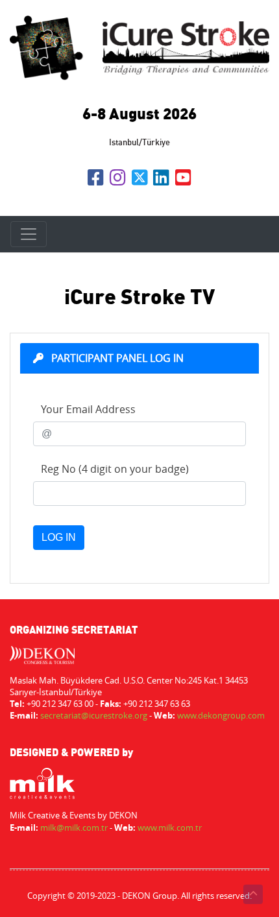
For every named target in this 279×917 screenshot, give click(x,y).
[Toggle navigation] (28, 234)
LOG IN (59, 537)
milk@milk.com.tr (74, 827)
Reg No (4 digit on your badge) (113, 469)
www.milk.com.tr (170, 827)
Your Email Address (87, 409)
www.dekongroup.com (221, 715)
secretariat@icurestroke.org (93, 715)
